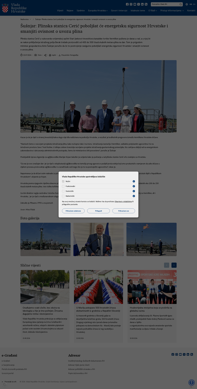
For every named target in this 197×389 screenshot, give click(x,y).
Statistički (70, 191)
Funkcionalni (70, 186)
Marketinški (70, 196)
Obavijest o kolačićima (123, 201)
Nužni (68, 181)
